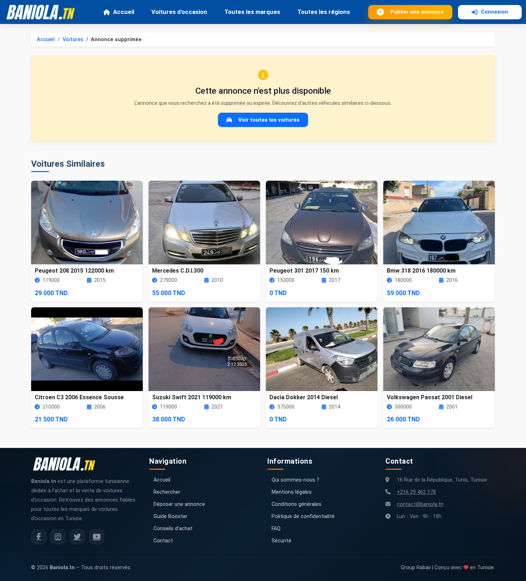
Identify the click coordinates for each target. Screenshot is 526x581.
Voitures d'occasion (179, 11)
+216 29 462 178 (416, 492)
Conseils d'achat (173, 529)
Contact (163, 541)
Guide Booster (170, 516)
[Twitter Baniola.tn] (77, 536)
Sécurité (281, 541)
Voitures (73, 39)
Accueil (123, 11)
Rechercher (167, 492)
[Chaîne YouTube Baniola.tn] (96, 536)
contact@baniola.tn (420, 504)
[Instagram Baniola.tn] (57, 536)
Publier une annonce (417, 12)
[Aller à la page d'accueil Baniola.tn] (67, 464)
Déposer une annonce (179, 504)
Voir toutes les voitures (268, 120)
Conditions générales (296, 504)
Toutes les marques (252, 11)
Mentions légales (292, 492)
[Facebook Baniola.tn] (38, 536)
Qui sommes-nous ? (295, 480)
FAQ (276, 529)
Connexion (494, 12)
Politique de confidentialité (303, 516)
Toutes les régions (323, 11)
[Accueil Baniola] (43, 12)
